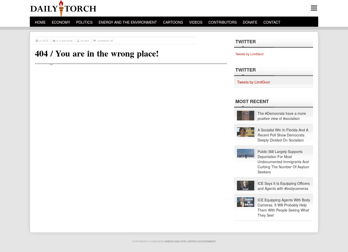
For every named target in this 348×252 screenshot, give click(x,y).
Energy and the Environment (128, 22)
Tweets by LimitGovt (249, 54)
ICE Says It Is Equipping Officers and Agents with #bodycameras (284, 186)
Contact (271, 22)
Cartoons (173, 22)
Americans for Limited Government (190, 241)
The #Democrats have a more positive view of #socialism (282, 116)
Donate (250, 22)
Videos (195, 22)
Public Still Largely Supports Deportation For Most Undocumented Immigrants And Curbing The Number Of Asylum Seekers (283, 161)
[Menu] (314, 8)
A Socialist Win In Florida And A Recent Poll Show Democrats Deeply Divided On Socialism (283, 135)
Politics (84, 22)
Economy (61, 22)
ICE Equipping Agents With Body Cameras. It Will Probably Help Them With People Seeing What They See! (284, 207)
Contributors (222, 22)
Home (40, 22)
